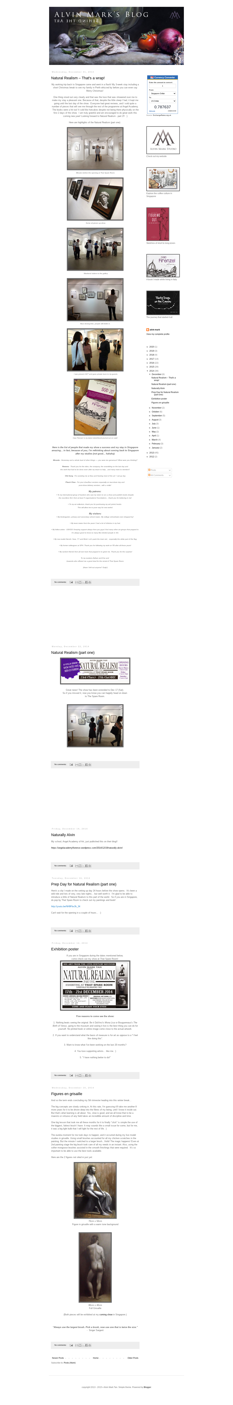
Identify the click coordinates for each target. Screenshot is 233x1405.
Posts (153, 470)
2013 (152, 453)
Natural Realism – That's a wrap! (78, 78)
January (156, 448)
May (154, 432)
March (155, 440)
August (155, 420)
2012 (152, 456)
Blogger (147, 1387)
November (157, 408)
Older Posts (133, 1358)
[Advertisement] (95, 617)
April (154, 435)
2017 (152, 359)
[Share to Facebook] (86, 582)
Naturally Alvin (63, 835)
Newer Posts (58, 1358)
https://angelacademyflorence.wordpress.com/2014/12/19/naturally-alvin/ (87, 848)
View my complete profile (158, 334)
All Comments (157, 475)
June (154, 428)
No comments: (60, 582)
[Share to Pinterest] (89, 582)
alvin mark (155, 330)
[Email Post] (71, 582)
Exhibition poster (65, 949)
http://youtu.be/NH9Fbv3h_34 (65, 906)
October (156, 412)
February (156, 443)
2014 (152, 371)
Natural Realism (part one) (72, 652)
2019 (152, 351)
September (157, 415)
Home (96, 1358)
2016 (152, 363)
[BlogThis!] (80, 582)
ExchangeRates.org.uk (162, 115)
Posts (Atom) (70, 1363)
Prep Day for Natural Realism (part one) (83, 884)
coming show (105, 1314)
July (154, 423)
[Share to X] (83, 582)
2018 (152, 355)
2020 (152, 347)
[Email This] (76, 582)
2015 (152, 367)
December (157, 374)
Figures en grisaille (66, 1094)
